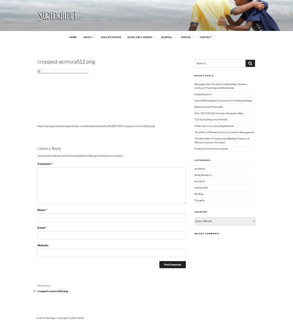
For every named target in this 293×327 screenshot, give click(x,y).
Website (42, 245)
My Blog (198, 193)
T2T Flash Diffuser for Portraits (211, 119)
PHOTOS (186, 37)
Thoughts (199, 200)
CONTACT (205, 37)
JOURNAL (166, 37)
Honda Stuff (201, 187)
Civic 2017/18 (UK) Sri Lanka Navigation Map (218, 113)
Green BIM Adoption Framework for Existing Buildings (223, 100)
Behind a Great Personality (208, 106)
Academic (200, 168)
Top (285, 319)
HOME (73, 37)
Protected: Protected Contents (211, 148)
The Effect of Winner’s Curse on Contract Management (224, 132)
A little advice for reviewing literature (214, 126)
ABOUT (87, 37)
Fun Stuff (199, 181)
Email (42, 227)
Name (42, 210)
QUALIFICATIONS (111, 37)
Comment (45, 164)
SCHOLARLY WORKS (140, 37)
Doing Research (203, 94)
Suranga (50, 317)
